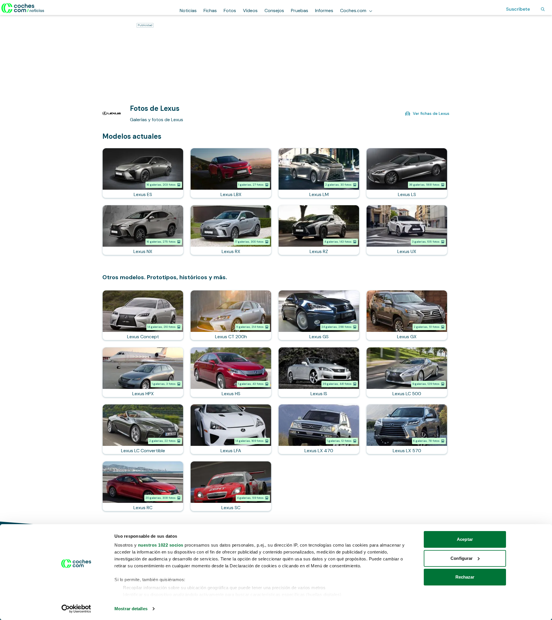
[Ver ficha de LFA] (231, 429)
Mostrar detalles (130, 608)
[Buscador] (543, 9)
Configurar (462, 558)
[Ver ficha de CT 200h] (231, 315)
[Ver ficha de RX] (231, 230)
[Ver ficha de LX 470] (319, 429)
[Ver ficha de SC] (231, 486)
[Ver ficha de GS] (319, 315)
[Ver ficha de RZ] (319, 230)
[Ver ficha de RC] (143, 486)
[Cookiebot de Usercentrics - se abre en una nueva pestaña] (76, 608)
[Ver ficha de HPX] (143, 372)
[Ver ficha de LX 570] (407, 429)
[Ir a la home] (22, 8)
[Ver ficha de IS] (319, 372)
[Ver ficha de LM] (319, 173)
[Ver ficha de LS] (407, 173)
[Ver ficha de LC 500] (407, 372)
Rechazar (465, 577)
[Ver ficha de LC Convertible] (143, 429)
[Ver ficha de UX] (407, 230)
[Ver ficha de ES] (143, 173)
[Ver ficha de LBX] (231, 173)
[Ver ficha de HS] (231, 372)
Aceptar (465, 539)
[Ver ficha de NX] (143, 230)
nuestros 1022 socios (160, 545)
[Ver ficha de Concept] (143, 315)
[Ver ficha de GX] (407, 315)
